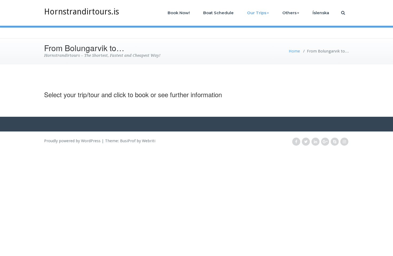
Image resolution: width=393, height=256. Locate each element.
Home (294, 51)
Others (289, 12)
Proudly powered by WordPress (72, 140)
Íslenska (321, 12)
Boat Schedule (218, 12)
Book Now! (179, 12)
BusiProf (128, 140)
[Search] (343, 12)
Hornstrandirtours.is (81, 11)
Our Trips (256, 12)
